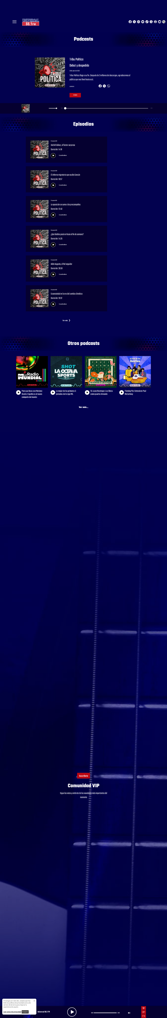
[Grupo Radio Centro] (151, 21)
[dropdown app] (155, 21)
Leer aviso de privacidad (12, 1012)
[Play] (39, 108)
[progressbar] (106, 108)
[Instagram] (138, 21)
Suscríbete (83, 776)
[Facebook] (130, 21)
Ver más (65, 320)
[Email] (159, 21)
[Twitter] (134, 21)
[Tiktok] (147, 21)
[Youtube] (142, 21)
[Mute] (46, 108)
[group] (83, 108)
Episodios (75, 95)
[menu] (14, 22)
